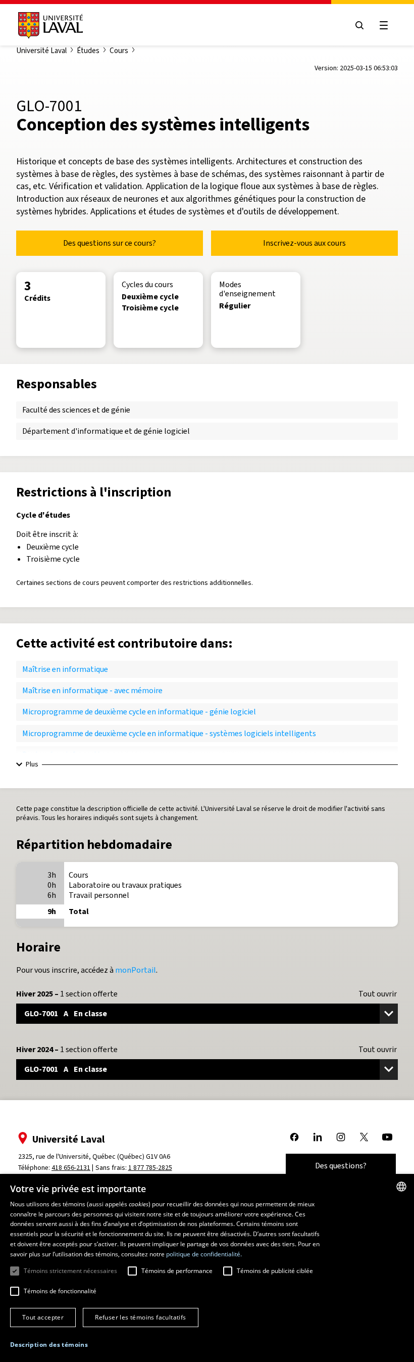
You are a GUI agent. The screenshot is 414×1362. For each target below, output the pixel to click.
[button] (49, 1345)
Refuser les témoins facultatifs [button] (140, 1317)
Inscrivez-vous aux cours (304, 243)
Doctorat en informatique (67, 754)
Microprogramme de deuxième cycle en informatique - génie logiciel (139, 711)
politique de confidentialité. (204, 1254)
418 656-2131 (70, 1167)
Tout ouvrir (377, 993)
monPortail (135, 970)
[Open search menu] (359, 25)
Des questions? (341, 1165)
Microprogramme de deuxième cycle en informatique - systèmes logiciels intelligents (169, 733)
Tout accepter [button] (43, 1317)
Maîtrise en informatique (65, 669)
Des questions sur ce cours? (109, 243)
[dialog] (207, 1268)
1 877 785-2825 (150, 1167)
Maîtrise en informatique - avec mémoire (92, 690)
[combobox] (401, 1187)
